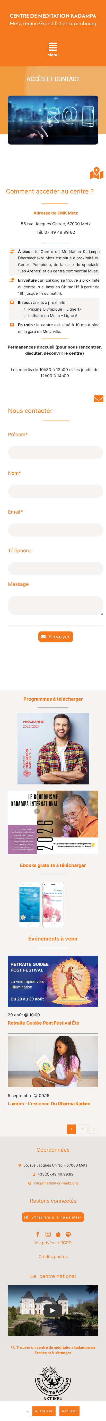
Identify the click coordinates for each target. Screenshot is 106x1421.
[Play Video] (53, 1310)
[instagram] (48, 1234)
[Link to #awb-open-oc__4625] (53, 47)
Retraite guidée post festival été (43, 1023)
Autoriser (44, 1411)
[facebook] (37, 1234)
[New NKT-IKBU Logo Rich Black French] (53, 1366)
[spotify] (68, 1234)
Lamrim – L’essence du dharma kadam (49, 1103)
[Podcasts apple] (58, 1234)
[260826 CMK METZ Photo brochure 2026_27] (53, 715)
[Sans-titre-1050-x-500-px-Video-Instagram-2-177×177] (41, 883)
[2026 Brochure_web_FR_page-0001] (53, 792)
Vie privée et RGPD (53, 1242)
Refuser (69, 1411)
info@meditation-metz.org (56, 1183)
